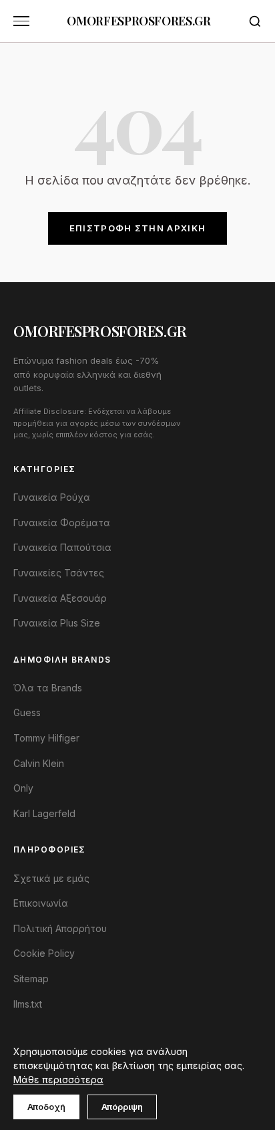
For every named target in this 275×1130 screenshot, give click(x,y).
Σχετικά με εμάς (51, 878)
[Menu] (21, 21)
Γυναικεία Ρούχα (51, 497)
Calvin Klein (38, 763)
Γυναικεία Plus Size (56, 623)
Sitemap (31, 978)
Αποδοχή (46, 1106)
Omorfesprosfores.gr (138, 21)
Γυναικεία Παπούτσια (62, 547)
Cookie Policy (44, 953)
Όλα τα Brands (47, 687)
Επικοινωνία (40, 903)
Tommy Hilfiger (46, 738)
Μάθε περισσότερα (58, 1079)
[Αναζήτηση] (255, 21)
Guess (27, 712)
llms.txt (27, 1004)
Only (23, 788)
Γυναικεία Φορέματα (61, 522)
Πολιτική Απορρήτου (60, 928)
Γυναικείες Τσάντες (58, 572)
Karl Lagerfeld (44, 813)
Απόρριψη (122, 1106)
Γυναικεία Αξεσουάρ (60, 598)
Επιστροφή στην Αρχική (137, 228)
